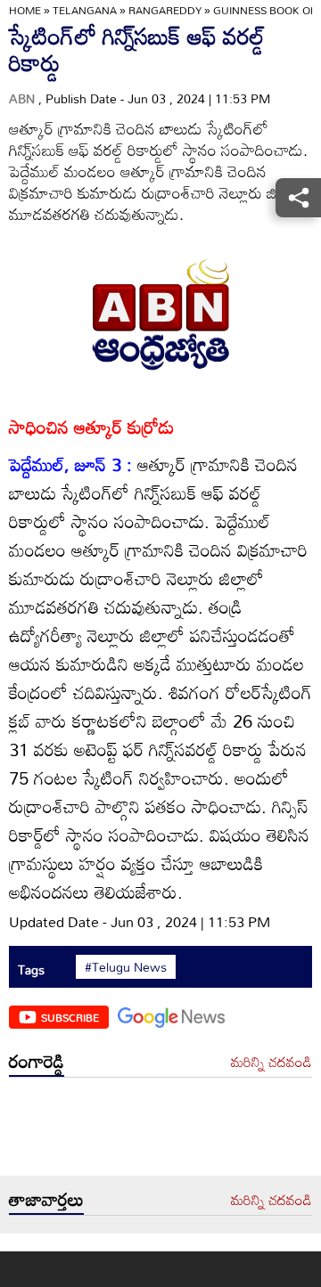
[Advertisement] (160, 1131)
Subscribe (70, 1017)
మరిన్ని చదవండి (271, 1063)
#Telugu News (126, 967)
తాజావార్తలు (46, 1199)
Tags (31, 969)
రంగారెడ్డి (36, 1061)
